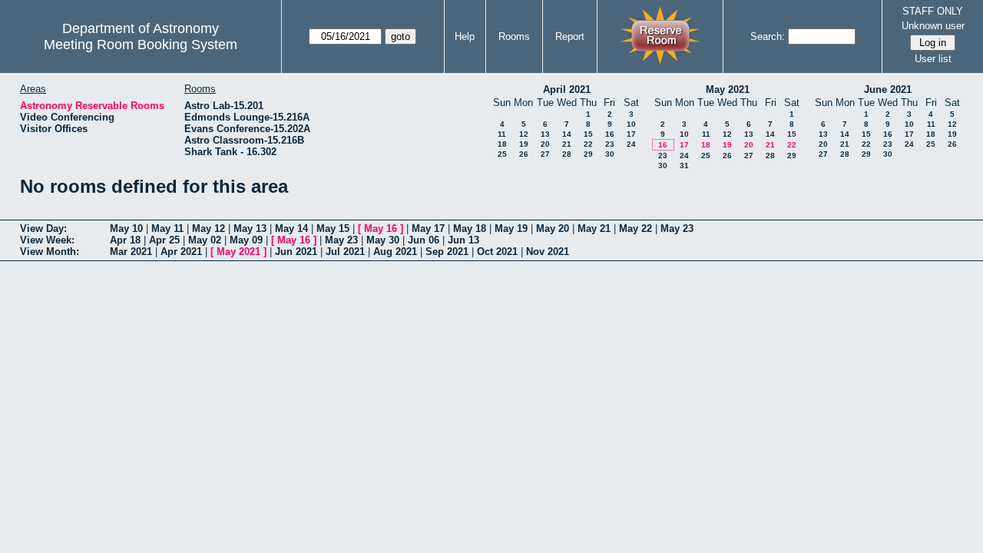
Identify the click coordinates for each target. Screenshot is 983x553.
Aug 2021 (395, 251)
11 (502, 134)
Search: (767, 36)
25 (502, 154)
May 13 (249, 228)
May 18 (469, 228)
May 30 (382, 240)
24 (631, 144)
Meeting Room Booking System (140, 44)
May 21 (594, 228)
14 (566, 134)
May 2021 (728, 89)
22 (588, 144)
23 (609, 144)
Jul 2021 (345, 251)
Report (569, 36)
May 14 (291, 228)
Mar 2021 (131, 251)
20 (545, 144)
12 (523, 134)
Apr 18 (125, 240)
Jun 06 (423, 240)
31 (684, 165)
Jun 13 (463, 240)
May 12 (208, 228)
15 (588, 134)
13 (545, 134)
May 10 (126, 228)
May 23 (676, 228)
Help (465, 36)
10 (631, 124)
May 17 (428, 228)
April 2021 (567, 89)
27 (545, 154)
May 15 (332, 228)
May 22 (635, 228)
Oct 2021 (497, 251)
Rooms (514, 36)
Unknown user (933, 25)
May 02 (204, 240)
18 (502, 144)
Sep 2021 (446, 251)
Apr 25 (164, 240)
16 (609, 134)
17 (631, 134)
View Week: (47, 240)
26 (523, 154)
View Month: (49, 251)
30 (609, 154)
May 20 (552, 228)
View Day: (43, 228)
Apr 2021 (181, 251)
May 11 (167, 228)
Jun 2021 (296, 251)
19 (523, 144)
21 (566, 144)
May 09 (246, 240)
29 (588, 154)
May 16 (380, 228)
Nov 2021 (547, 251)
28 (566, 154)
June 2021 (888, 89)
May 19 (511, 228)
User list (933, 59)
